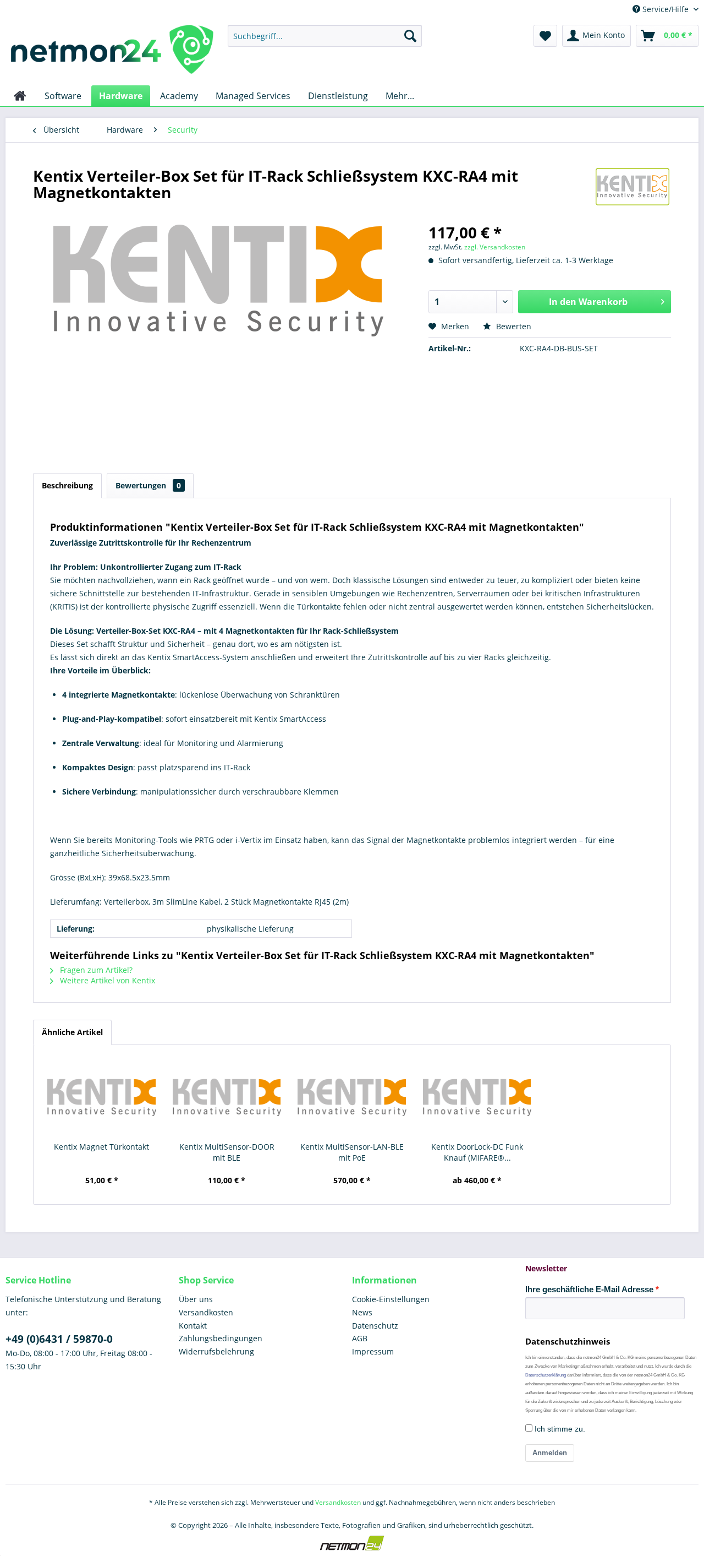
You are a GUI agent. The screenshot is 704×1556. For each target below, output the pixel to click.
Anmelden (549, 1453)
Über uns (196, 1299)
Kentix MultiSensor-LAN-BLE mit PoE (352, 1152)
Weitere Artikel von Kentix (106, 980)
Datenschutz (375, 1325)
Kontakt (193, 1325)
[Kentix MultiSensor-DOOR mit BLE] (227, 1097)
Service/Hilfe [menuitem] (665, 9)
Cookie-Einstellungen (391, 1299)
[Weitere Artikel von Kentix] (632, 186)
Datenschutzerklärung (545, 1375)
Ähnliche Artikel (72, 1032)
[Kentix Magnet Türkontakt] (101, 1097)
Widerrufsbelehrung (216, 1351)
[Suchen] (410, 36)
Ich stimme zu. (558, 1428)
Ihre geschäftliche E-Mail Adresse (589, 1289)
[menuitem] (325, 36)
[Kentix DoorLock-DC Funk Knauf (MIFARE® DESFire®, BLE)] (477, 1097)
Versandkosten (206, 1312)
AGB (359, 1338)
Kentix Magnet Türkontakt (101, 1146)
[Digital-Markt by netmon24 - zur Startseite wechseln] (112, 52)
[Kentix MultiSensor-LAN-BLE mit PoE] (352, 1097)
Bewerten (512, 326)
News (362, 1312)
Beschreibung (67, 485)
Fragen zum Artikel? (95, 970)
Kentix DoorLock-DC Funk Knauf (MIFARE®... (477, 1152)
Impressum (373, 1351)
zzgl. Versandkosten (494, 247)
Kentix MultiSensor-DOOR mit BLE (226, 1152)
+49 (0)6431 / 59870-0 (59, 1339)
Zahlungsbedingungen (220, 1338)
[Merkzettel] (545, 36)
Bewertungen (148, 485)
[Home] (20, 95)
